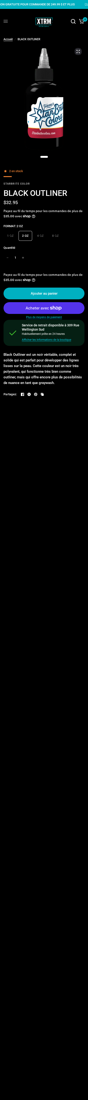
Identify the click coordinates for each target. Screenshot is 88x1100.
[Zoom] (78, 51)
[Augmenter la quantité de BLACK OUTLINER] (23, 258)
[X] (29, 394)
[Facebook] (22, 394)
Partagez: (10, 394)
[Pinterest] (35, 394)
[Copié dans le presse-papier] (42, 394)
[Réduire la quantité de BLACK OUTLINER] (7, 258)
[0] (80, 21)
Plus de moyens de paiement (44, 317)
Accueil (8, 39)
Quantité (9, 247)
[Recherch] (73, 21)
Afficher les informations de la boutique (46, 339)
